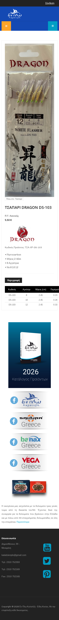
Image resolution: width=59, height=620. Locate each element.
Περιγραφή (13, 280)
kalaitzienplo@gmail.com (14, 555)
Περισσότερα (23, 522)
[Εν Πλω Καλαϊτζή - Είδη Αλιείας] (15, 14)
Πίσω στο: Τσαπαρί (14, 199)
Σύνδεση (49, 3)
